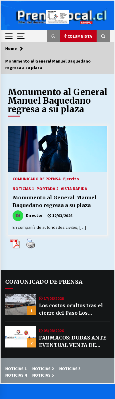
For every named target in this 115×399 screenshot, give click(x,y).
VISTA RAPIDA (74, 188)
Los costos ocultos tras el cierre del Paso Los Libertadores (71, 309)
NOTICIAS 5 (43, 375)
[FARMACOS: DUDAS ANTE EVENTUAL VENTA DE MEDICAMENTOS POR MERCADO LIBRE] (20, 336)
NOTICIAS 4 (16, 375)
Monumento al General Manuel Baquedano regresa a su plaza (55, 201)
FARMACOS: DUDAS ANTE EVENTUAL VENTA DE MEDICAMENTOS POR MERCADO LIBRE (72, 342)
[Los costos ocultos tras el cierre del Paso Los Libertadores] (20, 304)
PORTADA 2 (47, 188)
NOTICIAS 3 (70, 368)
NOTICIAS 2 (43, 368)
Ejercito (71, 178)
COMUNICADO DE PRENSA (37, 178)
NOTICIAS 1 (23, 188)
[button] (53, 36)
